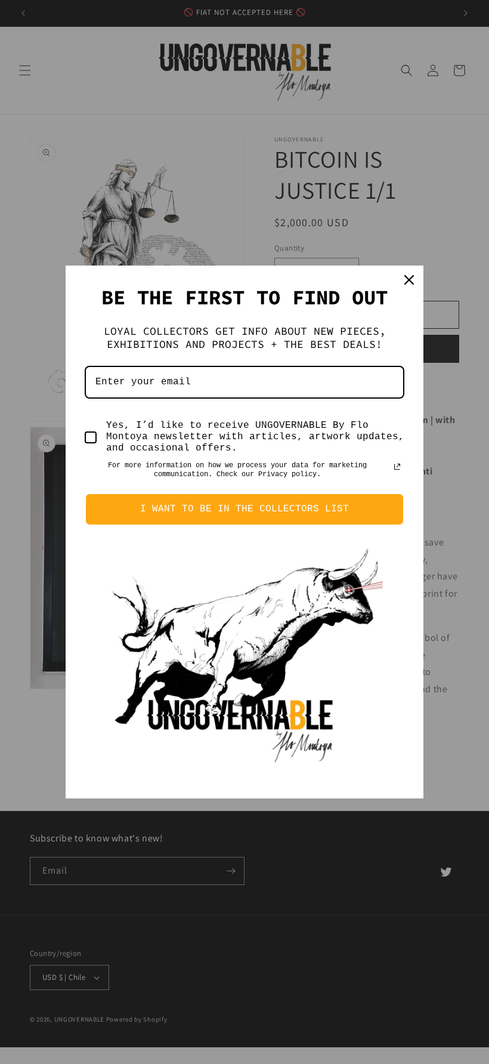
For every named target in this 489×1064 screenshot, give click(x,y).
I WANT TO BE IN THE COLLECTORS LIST (244, 509)
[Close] (409, 280)
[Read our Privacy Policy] (397, 466)
